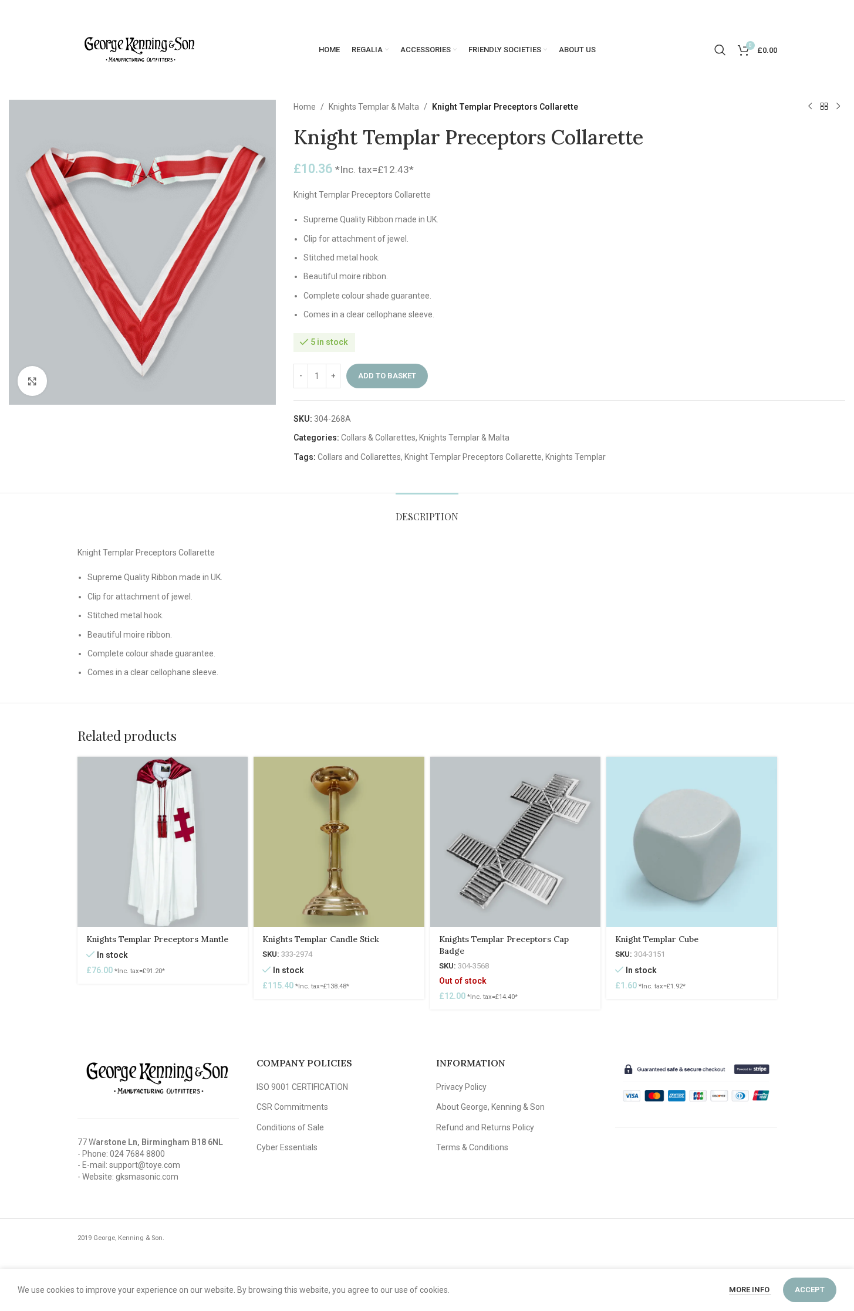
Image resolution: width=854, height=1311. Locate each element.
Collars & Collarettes (378, 437)
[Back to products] (824, 107)
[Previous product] (810, 107)
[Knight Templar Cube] (691, 842)
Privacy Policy (461, 1087)
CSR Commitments (292, 1107)
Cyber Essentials (287, 1147)
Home (304, 106)
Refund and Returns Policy (485, 1127)
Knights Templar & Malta (374, 106)
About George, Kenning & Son (490, 1107)
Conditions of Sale (290, 1127)
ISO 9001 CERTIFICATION (302, 1087)
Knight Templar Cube (656, 939)
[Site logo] (139, 49)
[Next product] (838, 107)
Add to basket (387, 375)
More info (750, 1289)
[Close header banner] (839, 11)
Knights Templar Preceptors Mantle (157, 939)
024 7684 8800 (137, 1153)
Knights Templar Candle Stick (320, 939)
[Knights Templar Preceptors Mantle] (162, 842)
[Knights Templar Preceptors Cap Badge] (515, 842)
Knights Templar (575, 457)
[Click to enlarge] (32, 380)
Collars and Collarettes (359, 457)
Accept (810, 1289)
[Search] (720, 50)
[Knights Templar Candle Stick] (339, 842)
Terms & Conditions (472, 1147)
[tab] (427, 511)
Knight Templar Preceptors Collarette (473, 457)
